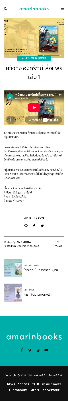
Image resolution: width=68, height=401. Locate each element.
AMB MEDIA (24, 242)
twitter (30, 350)
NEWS (11, 384)
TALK (35, 384)
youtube (46, 350)
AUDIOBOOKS (18, 390)
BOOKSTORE (51, 390)
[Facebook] (34, 226)
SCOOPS (23, 384)
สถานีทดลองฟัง (51, 384)
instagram (38, 350)
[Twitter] (42, 226)
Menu (62, 8)
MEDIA (35, 390)
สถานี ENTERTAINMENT (34, 58)
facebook (22, 350)
